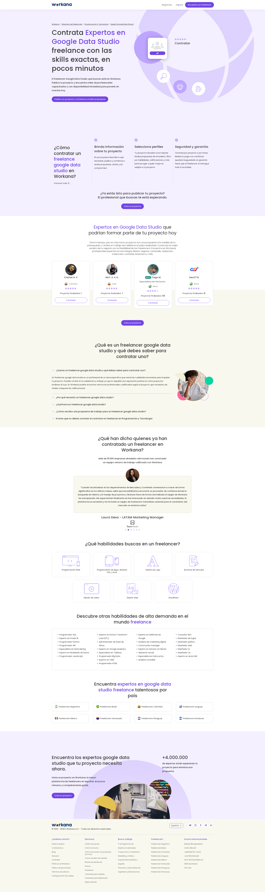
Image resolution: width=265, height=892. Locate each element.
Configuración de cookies (63, 872)
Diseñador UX (184, 649)
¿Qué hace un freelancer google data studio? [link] (81, 404)
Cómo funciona (91, 844)
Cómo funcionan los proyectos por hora (98, 849)
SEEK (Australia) (190, 860)
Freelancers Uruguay (160, 852)
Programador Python (69, 638)
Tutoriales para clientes (95, 870)
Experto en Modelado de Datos (74, 649)
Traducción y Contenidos (129, 848)
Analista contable (146, 656)
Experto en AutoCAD (187, 652)
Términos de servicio (60, 868)
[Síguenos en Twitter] (206, 822)
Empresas (89, 866)
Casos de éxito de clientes (96, 854)
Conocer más (60, 183)
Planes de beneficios (93, 858)
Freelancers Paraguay (160, 864)
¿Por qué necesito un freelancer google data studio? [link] (85, 397)
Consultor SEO (184, 631)
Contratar (71, 300)
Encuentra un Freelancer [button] (199, 4)
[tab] (112, 380)
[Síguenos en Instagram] (195, 822)
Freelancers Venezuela (160, 860)
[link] (132, 520)
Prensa (88, 862)
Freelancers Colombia (160, 848)
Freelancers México (159, 856)
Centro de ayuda (92, 840)
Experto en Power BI (68, 634)
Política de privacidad (61, 864)
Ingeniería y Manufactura (129, 868)
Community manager (149, 641)
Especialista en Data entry (151, 652)
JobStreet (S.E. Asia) (192, 848)
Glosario (55, 852)
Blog (54, 848)
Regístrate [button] (167, 4)
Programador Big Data (109, 652)
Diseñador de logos (187, 634)
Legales (121, 860)
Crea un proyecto (132, 206)
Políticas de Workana (61, 860)
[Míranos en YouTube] (190, 822)
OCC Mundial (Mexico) (193, 856)
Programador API (67, 641)
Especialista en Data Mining (72, 645)
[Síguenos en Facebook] (201, 822)
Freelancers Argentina (160, 840)
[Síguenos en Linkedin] (211, 822)
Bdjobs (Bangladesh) (193, 840)
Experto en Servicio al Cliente (152, 645)
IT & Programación (126, 840)
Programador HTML (108, 659)
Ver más (187, 864)
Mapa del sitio (91, 878)
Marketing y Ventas (126, 852)
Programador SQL (67, 631)
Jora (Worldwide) (191, 852)
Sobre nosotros (58, 840)
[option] (132, 496)
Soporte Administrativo (127, 856)
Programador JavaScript (71, 652)
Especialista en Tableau (110, 649)
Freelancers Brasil (158, 844)
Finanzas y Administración (129, 864)
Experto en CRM (106, 656)
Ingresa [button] (179, 4)
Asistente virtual (146, 649)
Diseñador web (185, 641)
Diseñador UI (184, 645)
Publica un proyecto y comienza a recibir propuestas (80, 99)
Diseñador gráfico (186, 638)
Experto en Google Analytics (112, 645)
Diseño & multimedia (127, 844)
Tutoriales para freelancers (96, 874)
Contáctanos (57, 844)
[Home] (62, 5)
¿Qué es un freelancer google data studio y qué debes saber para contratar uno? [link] (101, 370)
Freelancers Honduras (160, 868)
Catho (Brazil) (190, 844)
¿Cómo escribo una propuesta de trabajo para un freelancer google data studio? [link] (101, 411)
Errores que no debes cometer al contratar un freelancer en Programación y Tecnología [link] (104, 418)
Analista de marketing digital (152, 638)
